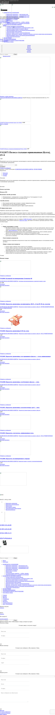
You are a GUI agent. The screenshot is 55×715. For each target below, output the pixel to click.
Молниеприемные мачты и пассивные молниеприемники (20, 30)
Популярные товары (11, 507)
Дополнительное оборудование (14, 31)
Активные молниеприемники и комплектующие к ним (19, 27)
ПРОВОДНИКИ (38, 169)
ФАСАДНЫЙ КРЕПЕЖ (6, 308)
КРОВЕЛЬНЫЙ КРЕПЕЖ (47, 306)
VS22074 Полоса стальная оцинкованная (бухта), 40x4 (13, 148)
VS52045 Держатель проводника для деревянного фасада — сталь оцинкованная (25, 356)
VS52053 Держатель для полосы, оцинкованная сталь (17, 433)
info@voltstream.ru (4, 3)
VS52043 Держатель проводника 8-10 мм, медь (14, 331)
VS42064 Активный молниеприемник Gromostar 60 (16, 278)
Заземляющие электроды (12, 18)
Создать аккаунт (4, 618)
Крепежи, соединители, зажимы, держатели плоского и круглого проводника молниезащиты (29, 34)
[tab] (29, 173)
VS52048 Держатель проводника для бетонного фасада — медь (19, 382)
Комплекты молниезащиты (12, 504)
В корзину (3, 166)
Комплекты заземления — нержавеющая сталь (17, 17)
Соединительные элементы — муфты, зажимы (17, 22)
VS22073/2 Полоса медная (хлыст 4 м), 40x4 (11, 122)
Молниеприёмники (10, 509)
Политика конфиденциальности (8, 556)
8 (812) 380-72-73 (5, 533)
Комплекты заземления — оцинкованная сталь (17, 15)
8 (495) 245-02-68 (5, 529)
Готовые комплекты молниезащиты (15, 26)
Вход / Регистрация (7, 604)
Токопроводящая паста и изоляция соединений (17, 23)
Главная (2, 97)
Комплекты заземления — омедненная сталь (17, 14)
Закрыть (2, 607)
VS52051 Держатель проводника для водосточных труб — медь (20, 407)
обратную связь (23, 220)
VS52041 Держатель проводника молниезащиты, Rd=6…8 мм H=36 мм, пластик (25, 304)
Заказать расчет (6, 56)
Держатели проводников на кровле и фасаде (17, 29)
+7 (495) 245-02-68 (4, 2)
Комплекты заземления (11, 503)
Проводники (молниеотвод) (13, 36)
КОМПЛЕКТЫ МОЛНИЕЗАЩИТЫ (13, 97)
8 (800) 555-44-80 (27, 219)
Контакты (9, 521)
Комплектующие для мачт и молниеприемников (18, 32)
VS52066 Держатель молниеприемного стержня (15, 458)
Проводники (9, 20)
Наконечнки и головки (12, 19)
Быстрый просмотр (4, 285)
